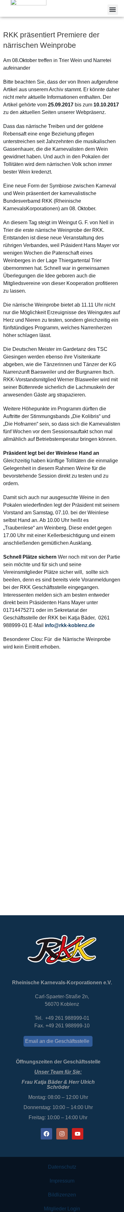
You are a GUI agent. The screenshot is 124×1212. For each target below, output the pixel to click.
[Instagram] (62, 1133)
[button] (112, 9)
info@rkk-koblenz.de (70, 625)
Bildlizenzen (62, 1194)
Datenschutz (62, 1167)
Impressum (62, 1180)
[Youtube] (77, 1133)
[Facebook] (46, 1133)
